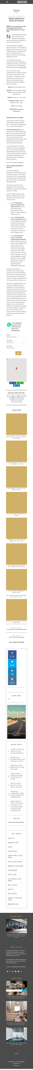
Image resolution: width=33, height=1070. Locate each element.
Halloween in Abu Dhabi (16, 401)
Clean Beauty (13, 851)
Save (18, 353)
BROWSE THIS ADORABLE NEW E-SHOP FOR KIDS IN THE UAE (18, 759)
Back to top (16, 1065)
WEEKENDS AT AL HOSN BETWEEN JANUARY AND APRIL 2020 (16, 540)
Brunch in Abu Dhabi (15, 866)
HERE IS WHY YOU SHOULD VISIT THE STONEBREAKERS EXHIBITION (16, 566)
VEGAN (10, 847)
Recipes (10, 889)
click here (20, 162)
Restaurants (12, 870)
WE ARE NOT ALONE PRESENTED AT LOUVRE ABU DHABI (17, 767)
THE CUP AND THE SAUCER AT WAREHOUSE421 (16, 591)
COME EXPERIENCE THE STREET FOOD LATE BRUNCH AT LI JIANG (16, 463)
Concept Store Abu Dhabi (15, 899)
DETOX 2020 (12, 875)
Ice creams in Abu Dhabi (18, 398)
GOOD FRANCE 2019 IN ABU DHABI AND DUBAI (16, 628)
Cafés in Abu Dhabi (15, 862)
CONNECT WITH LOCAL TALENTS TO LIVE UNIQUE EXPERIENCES (17, 751)
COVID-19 (11, 838)
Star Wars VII (10, 396)
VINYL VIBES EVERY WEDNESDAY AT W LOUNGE (16, 514)
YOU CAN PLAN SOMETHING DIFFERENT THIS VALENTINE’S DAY (16, 596)
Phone (8, 335)
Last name (9, 346)
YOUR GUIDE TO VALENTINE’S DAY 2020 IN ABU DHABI (16, 621)
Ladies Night (15, 396)
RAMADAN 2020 (13, 843)
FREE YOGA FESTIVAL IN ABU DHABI (16, 636)
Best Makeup (12, 894)
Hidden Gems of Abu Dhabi (15, 856)
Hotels (11, 398)
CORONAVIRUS (22, 396)
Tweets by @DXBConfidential (16, 822)
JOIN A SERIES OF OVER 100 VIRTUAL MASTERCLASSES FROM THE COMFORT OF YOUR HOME (16, 437)
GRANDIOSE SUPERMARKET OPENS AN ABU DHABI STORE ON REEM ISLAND (16, 936)
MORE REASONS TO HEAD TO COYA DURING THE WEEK (16, 489)
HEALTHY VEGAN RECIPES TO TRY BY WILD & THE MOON (16, 785)
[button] (16, 369)
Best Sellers (12, 885)
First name (9, 340)
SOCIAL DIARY (11, 16)
